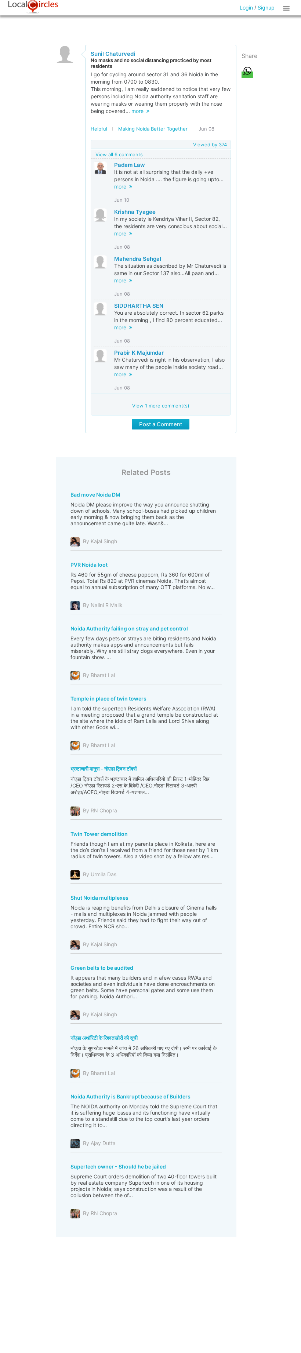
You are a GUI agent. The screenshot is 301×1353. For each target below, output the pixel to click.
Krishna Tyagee (135, 211)
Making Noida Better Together (153, 129)
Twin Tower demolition (99, 834)
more (138, 111)
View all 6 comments (119, 154)
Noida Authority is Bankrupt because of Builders (130, 1096)
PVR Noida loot (89, 565)
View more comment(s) (160, 406)
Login (246, 7)
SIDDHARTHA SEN (138, 305)
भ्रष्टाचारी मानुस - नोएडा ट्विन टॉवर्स (103, 768)
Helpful (99, 129)
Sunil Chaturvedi (113, 53)
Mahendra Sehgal (137, 258)
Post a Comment (160, 424)
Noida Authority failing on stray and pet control (129, 628)
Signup (266, 7)
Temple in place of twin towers (108, 698)
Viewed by (210, 144)
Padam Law (129, 164)
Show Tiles (287, 7)
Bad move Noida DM (95, 494)
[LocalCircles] (33, 7)
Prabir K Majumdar (139, 352)
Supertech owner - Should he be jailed (118, 1166)
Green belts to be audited (101, 968)
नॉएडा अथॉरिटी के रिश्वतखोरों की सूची (104, 1038)
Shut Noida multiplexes (99, 898)
